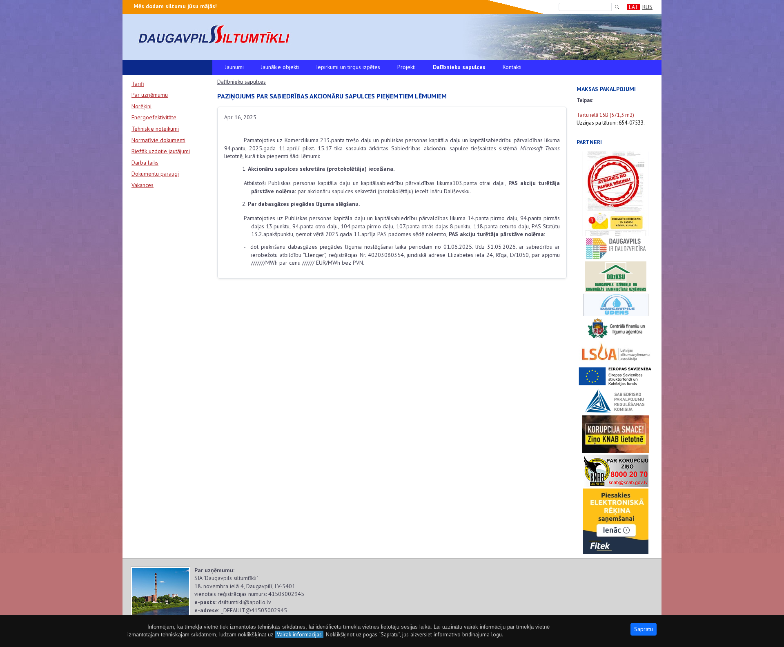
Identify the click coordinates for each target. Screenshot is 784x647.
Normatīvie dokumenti (158, 140)
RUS (647, 7)
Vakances (142, 185)
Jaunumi (234, 67)
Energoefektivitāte (153, 117)
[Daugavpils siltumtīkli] (392, 34)
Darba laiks (144, 162)
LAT (633, 7)
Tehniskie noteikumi (155, 128)
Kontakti (512, 67)
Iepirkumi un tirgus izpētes (348, 67)
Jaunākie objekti (280, 67)
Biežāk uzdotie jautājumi (160, 151)
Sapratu (643, 629)
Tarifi (137, 83)
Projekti (406, 67)
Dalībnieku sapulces (459, 67)
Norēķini (141, 106)
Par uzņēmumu (149, 94)
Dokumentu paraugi (155, 173)
